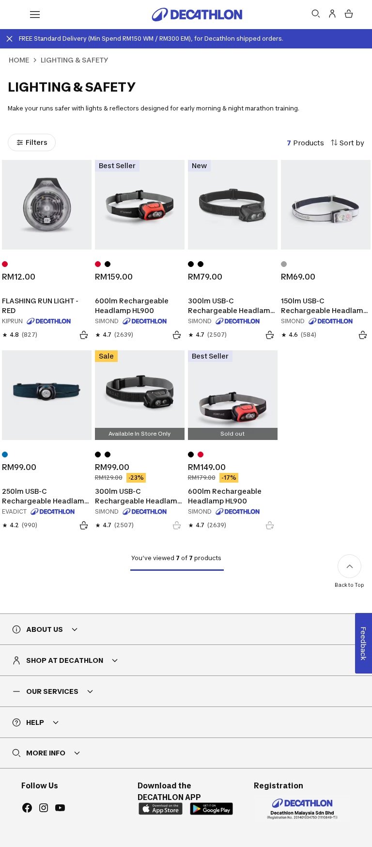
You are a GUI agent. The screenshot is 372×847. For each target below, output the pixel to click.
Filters (36, 142)
